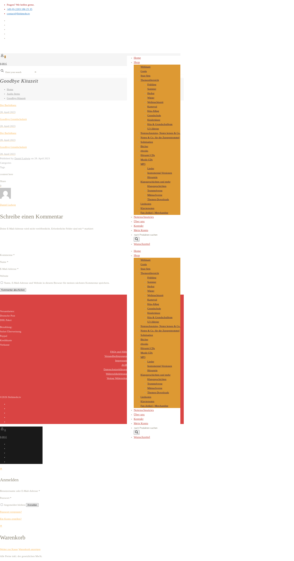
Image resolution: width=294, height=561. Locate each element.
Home (10, 89)
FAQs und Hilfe (118, 351)
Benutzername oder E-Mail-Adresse (20, 491)
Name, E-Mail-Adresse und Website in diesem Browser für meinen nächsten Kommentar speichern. (57, 283)
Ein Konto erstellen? (11, 518)
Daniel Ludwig (22, 158)
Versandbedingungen (115, 356)
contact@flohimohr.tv (18, 13)
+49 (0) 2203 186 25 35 (19, 9)
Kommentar (7, 255)
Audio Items (13, 93)
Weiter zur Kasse (9, 549)
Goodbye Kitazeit (16, 98)
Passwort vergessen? (11, 512)
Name (4, 262)
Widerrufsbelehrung (116, 373)
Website (4, 276)
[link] (35, 72)
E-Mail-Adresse (9, 269)
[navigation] (147, 537)
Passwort (5, 498)
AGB (124, 365)
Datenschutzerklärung (115, 369)
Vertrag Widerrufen (117, 378)
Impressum (121, 360)
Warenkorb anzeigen (29, 549)
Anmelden (32, 505)
